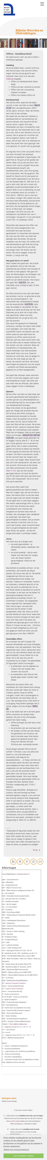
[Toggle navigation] (42, 4)
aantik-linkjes (15, 1121)
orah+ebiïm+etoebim (18, 1024)
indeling (10, 79)
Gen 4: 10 (11, 471)
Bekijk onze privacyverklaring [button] (16, 1150)
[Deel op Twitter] (20, 862)
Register (20, 874)
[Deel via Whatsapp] (33, 862)
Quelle (7, 1008)
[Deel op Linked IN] (13, 862)
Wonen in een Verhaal (9, 1101)
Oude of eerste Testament (14, 989)
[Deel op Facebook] (27, 862)
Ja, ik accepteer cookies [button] (24, 1156)
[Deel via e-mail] (40, 862)
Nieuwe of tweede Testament (16, 983)
